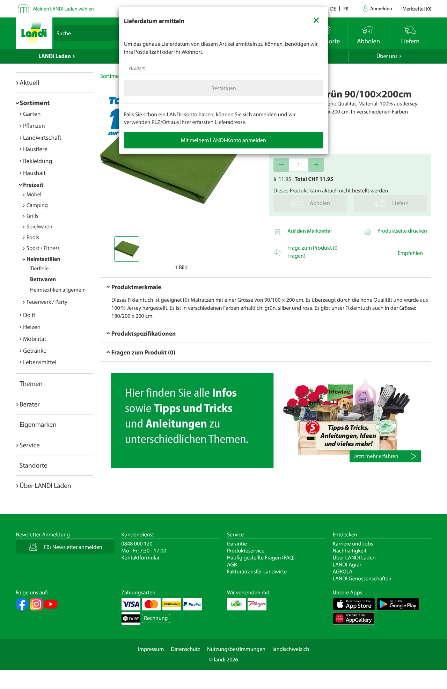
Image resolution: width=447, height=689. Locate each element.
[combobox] (223, 68)
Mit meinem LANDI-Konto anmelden (223, 140)
